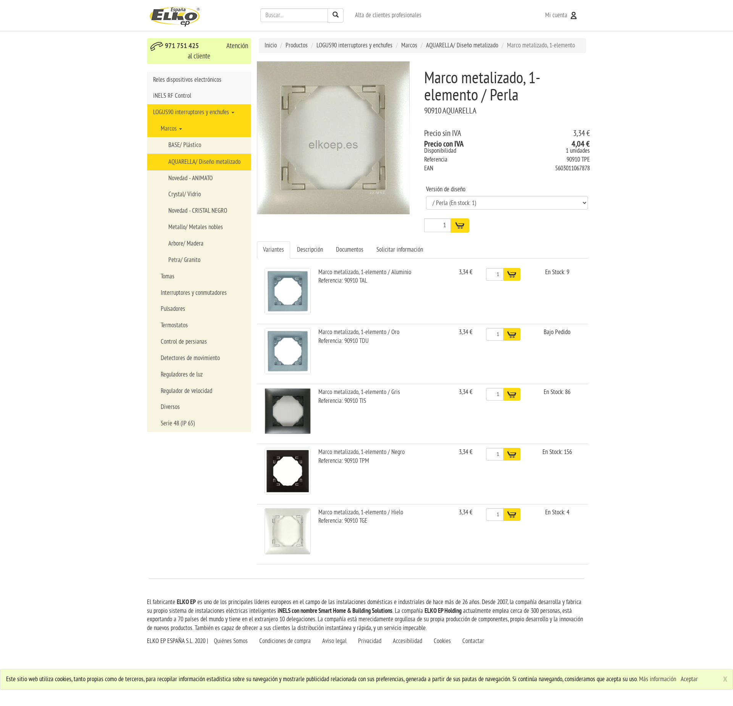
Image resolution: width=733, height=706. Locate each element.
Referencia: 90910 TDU (343, 341)
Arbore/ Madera (185, 243)
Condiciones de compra (285, 641)
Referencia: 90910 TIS (342, 400)
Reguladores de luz (182, 374)
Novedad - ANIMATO (190, 178)
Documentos (349, 249)
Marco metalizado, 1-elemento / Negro (361, 452)
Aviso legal (334, 641)
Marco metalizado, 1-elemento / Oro (358, 332)
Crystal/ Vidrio (184, 194)
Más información (657, 679)
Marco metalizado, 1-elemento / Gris (359, 392)
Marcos (169, 128)
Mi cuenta (557, 15)
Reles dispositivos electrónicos (187, 79)
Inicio (271, 45)
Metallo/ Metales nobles (195, 227)
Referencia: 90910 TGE (342, 520)
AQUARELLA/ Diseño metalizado (204, 161)
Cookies (442, 641)
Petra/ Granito (184, 260)
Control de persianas (184, 341)
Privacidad (369, 641)
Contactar (473, 641)
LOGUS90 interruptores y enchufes (192, 112)
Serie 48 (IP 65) (178, 423)
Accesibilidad (407, 641)
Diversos (170, 407)
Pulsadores (173, 308)
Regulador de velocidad (186, 391)
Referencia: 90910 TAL (342, 280)
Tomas (167, 276)
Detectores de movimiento (190, 358)
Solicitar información (399, 249)
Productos (297, 45)
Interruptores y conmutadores (194, 292)
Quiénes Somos (231, 641)
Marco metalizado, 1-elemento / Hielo (360, 512)
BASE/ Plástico (184, 145)
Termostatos (174, 325)
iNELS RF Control (172, 95)
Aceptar (689, 679)
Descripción (310, 249)
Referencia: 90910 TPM (343, 460)
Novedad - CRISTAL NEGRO (197, 210)
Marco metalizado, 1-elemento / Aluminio (364, 272)
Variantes (273, 249)
